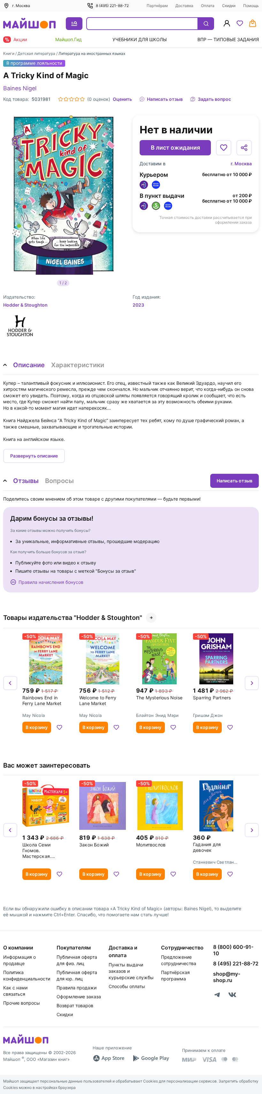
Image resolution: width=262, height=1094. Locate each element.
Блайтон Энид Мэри (157, 715)
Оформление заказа (79, 996)
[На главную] (29, 24)
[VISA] (209, 1059)
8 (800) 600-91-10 (233, 950)
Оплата (207, 5)
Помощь (251, 5)
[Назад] (10, 683)
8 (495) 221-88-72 (112, 5)
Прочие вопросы (21, 1003)
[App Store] (109, 1058)
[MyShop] (25, 1043)
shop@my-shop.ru (226, 977)
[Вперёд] (252, 683)
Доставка (184, 5)
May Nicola (33, 715)
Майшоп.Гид (68, 39)
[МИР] (189, 1060)
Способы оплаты (127, 986)
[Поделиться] (244, 147)
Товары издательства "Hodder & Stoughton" (72, 617)
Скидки (228, 5)
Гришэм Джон (208, 715)
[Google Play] (150, 1058)
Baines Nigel (19, 88)
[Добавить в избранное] (223, 147)
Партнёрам (157, 5)
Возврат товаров (75, 1005)
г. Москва (241, 163)
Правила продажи (76, 987)
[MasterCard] (224, 1059)
